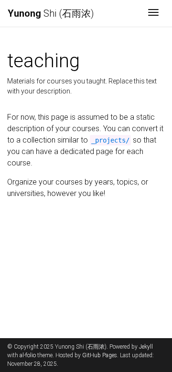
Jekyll (146, 346)
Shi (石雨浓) (51, 13)
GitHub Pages (99, 355)
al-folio (28, 355)
